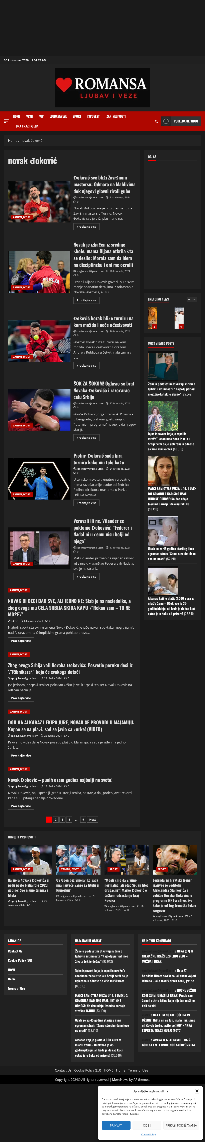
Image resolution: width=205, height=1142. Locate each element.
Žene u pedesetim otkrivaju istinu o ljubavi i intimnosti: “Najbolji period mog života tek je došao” (171, 389)
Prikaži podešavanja (181, 1125)
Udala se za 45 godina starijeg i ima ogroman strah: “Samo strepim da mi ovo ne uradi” (172, 553)
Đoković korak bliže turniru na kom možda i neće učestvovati (39, 341)
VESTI (29, 116)
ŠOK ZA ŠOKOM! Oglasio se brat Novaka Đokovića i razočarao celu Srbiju (39, 410)
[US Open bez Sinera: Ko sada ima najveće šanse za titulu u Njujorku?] (78, 860)
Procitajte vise (88, 227)
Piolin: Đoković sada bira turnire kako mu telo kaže (39, 479)
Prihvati (116, 1125)
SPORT (77, 116)
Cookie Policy (148, 1134)
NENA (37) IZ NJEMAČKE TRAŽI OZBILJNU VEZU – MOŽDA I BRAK (167, 956)
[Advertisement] (102, 28)
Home (16, 116)
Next (92, 819)
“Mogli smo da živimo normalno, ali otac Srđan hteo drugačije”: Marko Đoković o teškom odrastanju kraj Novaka (127, 890)
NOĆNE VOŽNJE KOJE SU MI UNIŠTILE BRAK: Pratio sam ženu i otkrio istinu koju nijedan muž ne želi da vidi (169, 998)
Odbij (147, 1125)
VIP (41, 116)
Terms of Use (16, 988)
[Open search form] (156, 121)
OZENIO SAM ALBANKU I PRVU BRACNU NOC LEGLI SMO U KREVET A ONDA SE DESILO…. (152, 318)
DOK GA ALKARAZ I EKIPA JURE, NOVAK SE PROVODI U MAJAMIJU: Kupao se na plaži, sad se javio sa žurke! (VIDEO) (71, 726)
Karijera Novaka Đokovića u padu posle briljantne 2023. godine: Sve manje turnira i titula (28, 887)
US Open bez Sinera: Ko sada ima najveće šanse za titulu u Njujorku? (77, 885)
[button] (197, 1091)
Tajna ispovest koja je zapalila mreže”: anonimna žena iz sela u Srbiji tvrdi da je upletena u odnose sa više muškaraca (171, 441)
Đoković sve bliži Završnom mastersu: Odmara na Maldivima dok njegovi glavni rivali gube (39, 201)
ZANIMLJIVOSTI (116, 116)
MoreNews (120, 1079)
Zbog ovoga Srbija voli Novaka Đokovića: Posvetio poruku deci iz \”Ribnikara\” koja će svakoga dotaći (70, 668)
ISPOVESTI (93, 116)
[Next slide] (194, 299)
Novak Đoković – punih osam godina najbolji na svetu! (60, 779)
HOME (11, 969)
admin (14, 621)
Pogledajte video (186, 121)
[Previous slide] (189, 299)
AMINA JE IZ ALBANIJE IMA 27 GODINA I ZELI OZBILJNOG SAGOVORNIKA (168, 1042)
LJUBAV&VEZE (58, 116)
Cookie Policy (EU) (20, 960)
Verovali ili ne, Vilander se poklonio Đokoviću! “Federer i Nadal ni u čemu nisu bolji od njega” (39, 548)
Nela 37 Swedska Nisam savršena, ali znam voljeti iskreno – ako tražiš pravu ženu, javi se (169, 975)
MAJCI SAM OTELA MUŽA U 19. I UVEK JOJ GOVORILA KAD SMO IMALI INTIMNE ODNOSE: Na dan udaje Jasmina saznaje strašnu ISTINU (172, 496)
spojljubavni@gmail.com (90, 197)
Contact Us (15, 951)
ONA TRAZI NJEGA (27, 126)
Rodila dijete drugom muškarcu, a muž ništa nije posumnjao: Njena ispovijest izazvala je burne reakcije (179, 318)
